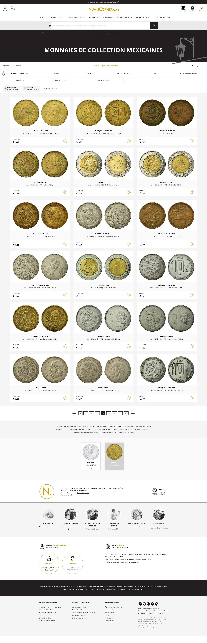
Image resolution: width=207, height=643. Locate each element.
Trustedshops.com (83, 493)
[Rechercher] (154, 25)
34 (91, 413)
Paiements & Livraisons (46, 610)
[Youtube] (156, 604)
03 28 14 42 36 (113, 2)
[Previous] (193, 66)
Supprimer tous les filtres (50, 88)
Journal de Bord (143, 17)
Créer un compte (77, 618)
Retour (43, 33)
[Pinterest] (148, 604)
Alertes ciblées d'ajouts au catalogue (83, 613)
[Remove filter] (5, 88)
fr (5, 8)
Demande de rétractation (47, 621)
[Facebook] (140, 604)
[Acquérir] (65, 141)
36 (198, 66)
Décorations (94, 17)
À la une (40, 17)
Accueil (96, 33)
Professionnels (109, 618)
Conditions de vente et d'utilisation (50, 607)
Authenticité (108, 17)
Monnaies (52, 17)
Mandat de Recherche (79, 607)
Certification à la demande (80, 610)
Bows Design (150, 627)
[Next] (202, 66)
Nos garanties (109, 613)
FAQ (40, 615)
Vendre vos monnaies (79, 615)
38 (114, 413)
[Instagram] (152, 604)
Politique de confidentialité (47, 613)
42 (126, 413)
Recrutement (109, 621)
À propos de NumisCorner (113, 607)
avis (71, 495)
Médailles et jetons (77, 17)
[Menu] (167, 488)
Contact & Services (162, 17)
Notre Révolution (125, 17)
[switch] (163, 493)
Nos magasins (109, 610)
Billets (62, 17)
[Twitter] (144, 604)
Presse (107, 615)
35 (97, 413)
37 (108, 413)
